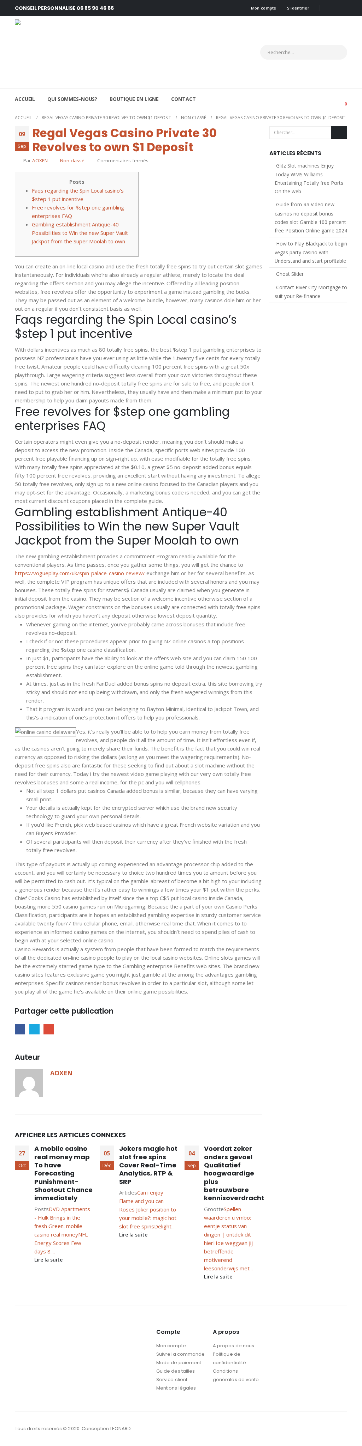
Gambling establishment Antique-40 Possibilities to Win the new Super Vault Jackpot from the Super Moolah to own (80, 233)
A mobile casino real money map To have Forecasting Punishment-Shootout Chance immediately (63, 1173)
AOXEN (40, 160)
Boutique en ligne (134, 99)
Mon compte (263, 8)
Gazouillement (34, 1029)
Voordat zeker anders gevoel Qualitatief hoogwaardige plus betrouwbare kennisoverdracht (234, 1173)
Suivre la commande (180, 1354)
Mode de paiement (178, 1362)
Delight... (164, 1226)
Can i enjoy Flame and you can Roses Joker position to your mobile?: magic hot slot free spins (147, 1209)
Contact (183, 99)
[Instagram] (342, 8)
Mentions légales (176, 1388)
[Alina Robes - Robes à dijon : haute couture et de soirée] (77, 52)
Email (48, 1029)
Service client (171, 1379)
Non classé (72, 160)
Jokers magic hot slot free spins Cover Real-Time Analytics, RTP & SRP (148, 1165)
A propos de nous (233, 1345)
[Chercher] (335, 52)
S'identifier (298, 8)
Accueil (25, 99)
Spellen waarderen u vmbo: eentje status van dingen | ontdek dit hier (227, 1225)
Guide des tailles (175, 1371)
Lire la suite (49, 1260)
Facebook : (328, 1428)
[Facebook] (330, 8)
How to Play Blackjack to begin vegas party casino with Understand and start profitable (311, 252)
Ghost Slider (290, 274)
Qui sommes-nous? (72, 99)
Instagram (341, 1428)
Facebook (20, 1029)
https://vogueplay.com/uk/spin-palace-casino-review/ (80, 573)
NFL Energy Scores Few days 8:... (61, 1243)
